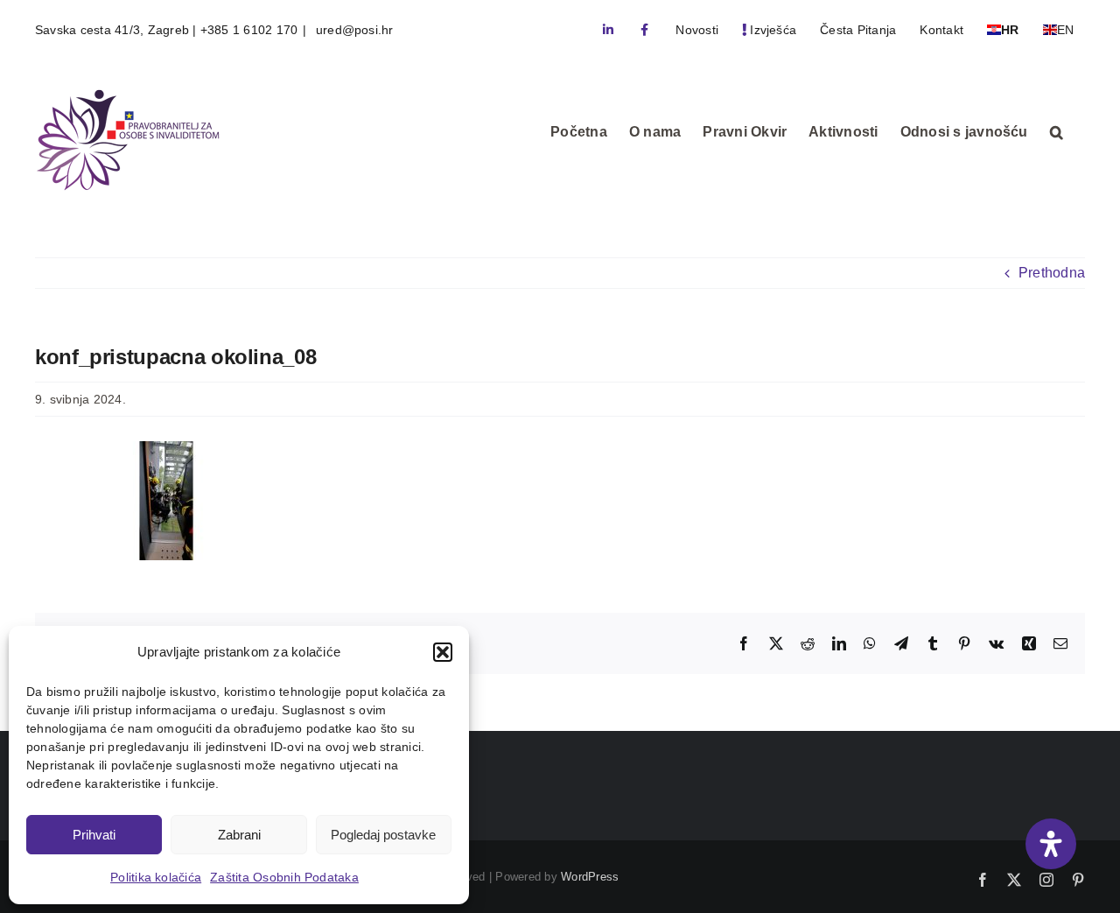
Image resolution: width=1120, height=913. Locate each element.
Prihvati (94, 834)
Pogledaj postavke (383, 834)
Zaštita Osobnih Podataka (284, 877)
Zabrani (239, 834)
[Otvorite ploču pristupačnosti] (1051, 843)
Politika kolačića (155, 877)
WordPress (590, 876)
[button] (443, 652)
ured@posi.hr (353, 30)
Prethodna (1051, 272)
